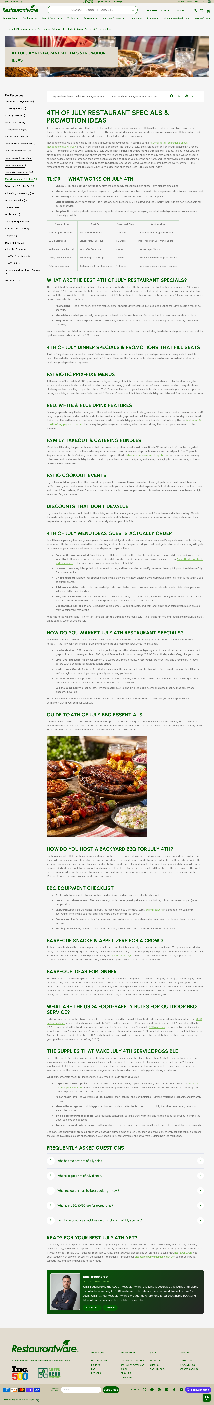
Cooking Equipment (15, 222)
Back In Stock (157, 1369)
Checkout (155, 1365)
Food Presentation (15, 165)
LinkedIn (110, 1307)
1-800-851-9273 (12, 1)
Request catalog (189, 1369)
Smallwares (11, 215)
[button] (194, 10)
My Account (156, 1361)
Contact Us (186, 1361)
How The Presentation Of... (18, 257)
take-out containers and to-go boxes (147, 455)
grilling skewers (154, 910)
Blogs (124, 1369)
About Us (126, 1373)
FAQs (93, 1369)
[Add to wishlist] (202, 11)
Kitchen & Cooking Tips (17, 172)
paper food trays (121, 956)
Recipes (9, 236)
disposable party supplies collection (155, 1257)
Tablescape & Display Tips (18, 187)
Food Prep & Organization (18, 158)
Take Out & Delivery (15, 123)
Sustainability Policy (132, 1361)
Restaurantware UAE (132, 1365)
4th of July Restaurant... (16, 250)
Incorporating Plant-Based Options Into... (22, 272)
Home (8, 29)
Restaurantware (183, 1253)
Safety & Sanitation (15, 229)
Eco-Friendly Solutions (16, 151)
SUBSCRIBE (111, 1389)
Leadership (127, 1377)
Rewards (96, 1373)
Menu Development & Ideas (45, 29)
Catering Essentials (14, 116)
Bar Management (14, 109)
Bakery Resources (14, 130)
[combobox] (92, 10)
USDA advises (157, 1027)
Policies (95, 1365)
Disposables (11, 208)
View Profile (92, 1307)
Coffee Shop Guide (15, 137)
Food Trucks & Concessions (19, 144)
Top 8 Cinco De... (13, 281)
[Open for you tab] (207, 1398)
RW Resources (21, 29)
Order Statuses (100, 1361)
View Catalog (187, 1365)
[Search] (133, 10)
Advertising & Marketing (17, 194)
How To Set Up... (13, 264)
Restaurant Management (17, 102)
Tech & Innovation (14, 201)
